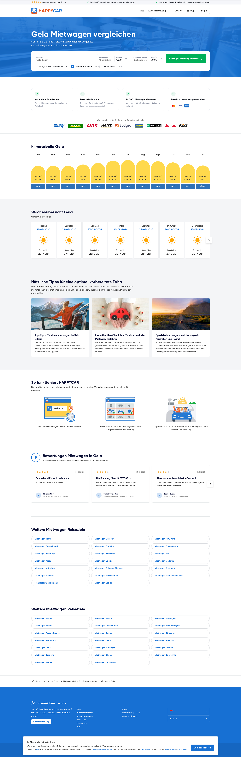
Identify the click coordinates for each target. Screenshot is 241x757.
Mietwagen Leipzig (104, 560)
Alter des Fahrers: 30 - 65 (86, 66)
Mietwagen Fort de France (47, 633)
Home (38, 681)
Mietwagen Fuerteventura (167, 546)
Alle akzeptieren (202, 747)
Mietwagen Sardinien (165, 568)
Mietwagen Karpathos (45, 640)
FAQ (142, 10)
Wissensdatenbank (85, 713)
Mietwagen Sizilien (89, 681)
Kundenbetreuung (157, 10)
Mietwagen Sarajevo (44, 655)
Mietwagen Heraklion (105, 553)
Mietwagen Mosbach (164, 640)
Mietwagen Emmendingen (167, 625)
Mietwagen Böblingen (165, 618)
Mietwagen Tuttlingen (105, 647)
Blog (79, 709)
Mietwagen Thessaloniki (106, 575)
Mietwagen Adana (43, 618)
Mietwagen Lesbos (103, 640)
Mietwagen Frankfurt (105, 546)
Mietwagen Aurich (103, 618)
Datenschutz (82, 723)
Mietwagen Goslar (103, 633)
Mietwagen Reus (42, 647)
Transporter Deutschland (46, 582)
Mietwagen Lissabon (104, 538)
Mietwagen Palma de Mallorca (109, 568)
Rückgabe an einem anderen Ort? (52, 66)
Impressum (81, 720)
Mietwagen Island (43, 538)
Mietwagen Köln (162, 553)
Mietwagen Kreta (43, 560)
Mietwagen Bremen (44, 662)
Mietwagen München (45, 568)
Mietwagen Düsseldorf (105, 662)
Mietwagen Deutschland (46, 546)
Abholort (39, 57)
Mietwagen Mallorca (164, 560)
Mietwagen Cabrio (103, 582)
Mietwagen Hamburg (45, 553)
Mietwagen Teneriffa (44, 575)
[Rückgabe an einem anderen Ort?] (36, 66)
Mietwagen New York (165, 538)
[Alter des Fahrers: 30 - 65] (72, 66)
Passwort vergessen (131, 713)
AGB (78, 727)
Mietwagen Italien (70, 681)
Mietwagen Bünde (43, 625)
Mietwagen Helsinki (164, 647)
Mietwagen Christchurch (106, 625)
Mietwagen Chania (103, 655)
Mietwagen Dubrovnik (165, 655)
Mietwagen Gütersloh (165, 633)
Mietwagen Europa (52, 681)
